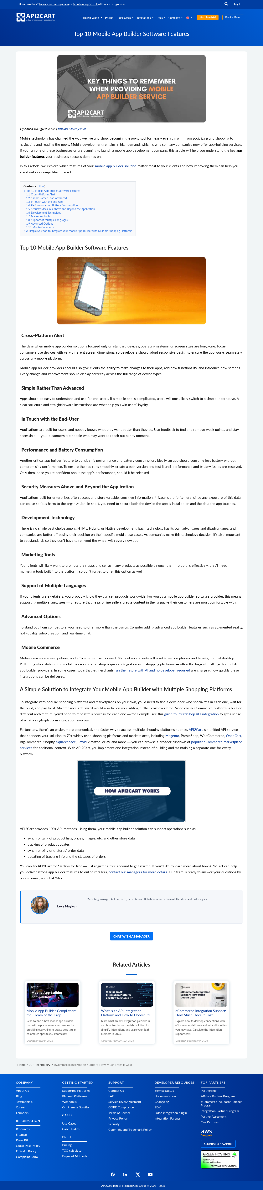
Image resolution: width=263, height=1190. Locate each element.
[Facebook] (112, 1176)
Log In (237, 4)
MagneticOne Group (134, 1185)
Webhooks (69, 1101)
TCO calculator (72, 1150)
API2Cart (196, 730)
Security (114, 1124)
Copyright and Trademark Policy (130, 1129)
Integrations (144, 17)
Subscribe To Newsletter (218, 1143)
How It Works (91, 17)
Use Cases (125, 17)
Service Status (164, 1090)
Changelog (162, 1101)
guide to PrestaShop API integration (191, 714)
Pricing (109, 17)
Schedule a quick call (85, 4)
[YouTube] (150, 1176)
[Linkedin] (125, 1176)
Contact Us (116, 1090)
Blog (19, 1096)
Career (20, 1107)
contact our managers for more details (138, 872)
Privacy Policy (117, 1118)
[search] (226, 5)
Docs (160, 17)
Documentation (165, 1096)
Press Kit (22, 1140)
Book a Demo (233, 17)
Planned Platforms (74, 1096)
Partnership (209, 1090)
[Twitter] (138, 1176)
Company (174, 17)
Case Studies (71, 1129)
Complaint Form (27, 1157)
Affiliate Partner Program (218, 1096)
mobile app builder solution (115, 166)
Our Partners (210, 1122)
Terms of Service (119, 1113)
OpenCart (233, 736)
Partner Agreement (213, 1116)
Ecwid (82, 742)
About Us (22, 1090)
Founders (22, 1113)
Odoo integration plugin (171, 1113)
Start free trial (208, 17)
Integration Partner (167, 1118)
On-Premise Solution (76, 1107)
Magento (172, 736)
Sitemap (21, 1134)
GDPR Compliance (121, 1107)
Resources (23, 1129)
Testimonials (24, 1101)
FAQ (111, 1096)
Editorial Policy (26, 1151)
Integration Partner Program (220, 1111)
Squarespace (66, 742)
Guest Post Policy (28, 1145)
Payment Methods (74, 1156)
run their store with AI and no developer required (152, 670)
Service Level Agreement (124, 1101)
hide (41, 186)
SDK (158, 1107)
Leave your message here (54, 4)
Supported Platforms (76, 1090)
